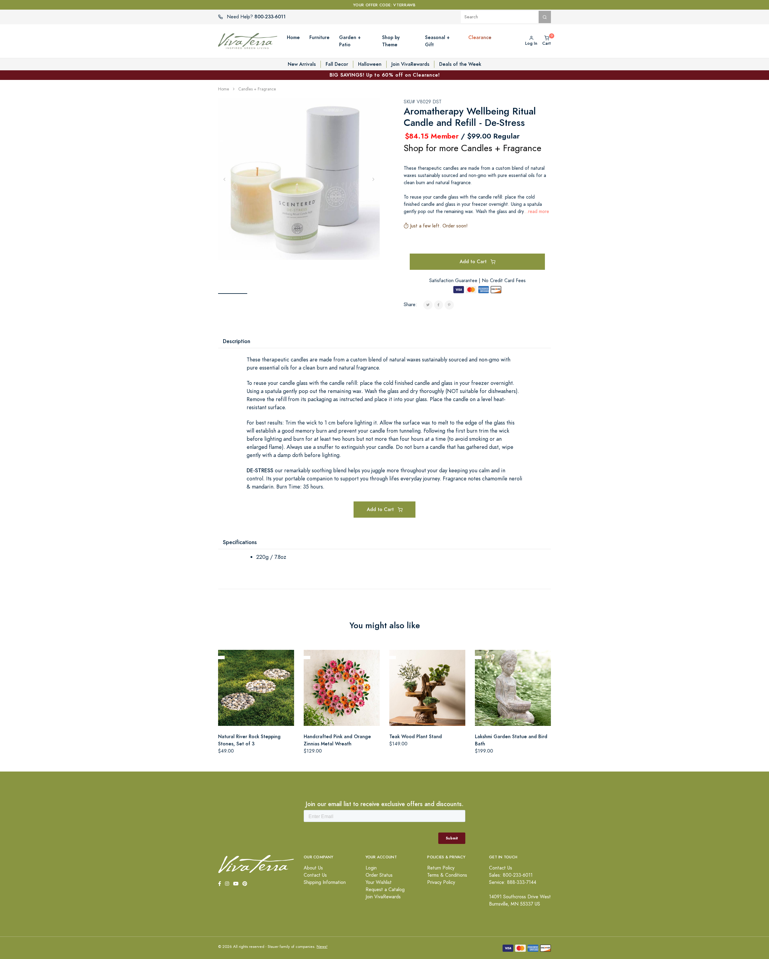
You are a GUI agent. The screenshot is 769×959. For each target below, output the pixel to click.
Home (223, 89)
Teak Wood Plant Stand (415, 736)
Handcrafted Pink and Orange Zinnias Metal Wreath (337, 740)
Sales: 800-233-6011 (511, 875)
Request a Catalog (385, 889)
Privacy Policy (441, 882)
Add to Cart (474, 261)
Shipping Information (325, 882)
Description (236, 341)
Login (371, 868)
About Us (313, 868)
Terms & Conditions (447, 875)
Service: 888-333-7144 (512, 882)
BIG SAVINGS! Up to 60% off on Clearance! (385, 75)
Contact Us (315, 875)
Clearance (479, 37)
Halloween (369, 64)
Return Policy (440, 868)
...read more (536, 211)
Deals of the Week (460, 64)
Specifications (240, 542)
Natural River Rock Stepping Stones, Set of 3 (249, 740)
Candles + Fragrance (257, 89)
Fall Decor (337, 64)
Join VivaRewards (410, 64)
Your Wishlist (379, 882)
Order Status (379, 875)
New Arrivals (302, 64)
